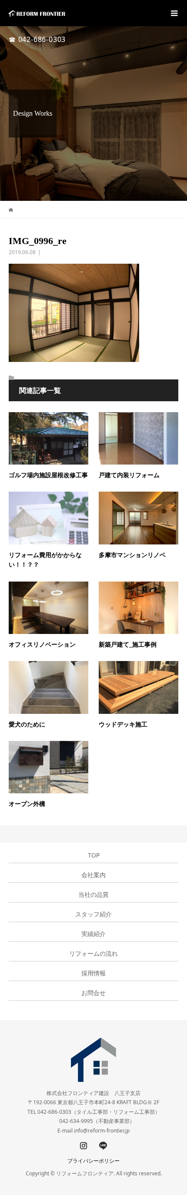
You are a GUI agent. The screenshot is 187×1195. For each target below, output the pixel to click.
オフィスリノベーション (42, 644)
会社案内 (93, 875)
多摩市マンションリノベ (132, 555)
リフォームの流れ (93, 953)
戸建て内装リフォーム (129, 475)
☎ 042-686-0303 (37, 39)
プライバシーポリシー (93, 1160)
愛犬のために (27, 724)
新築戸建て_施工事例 (128, 644)
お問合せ (93, 993)
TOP (94, 855)
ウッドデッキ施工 (123, 724)
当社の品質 (93, 895)
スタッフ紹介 (93, 914)
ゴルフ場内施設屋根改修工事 (48, 475)
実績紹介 (93, 934)
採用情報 (93, 973)
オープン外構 (27, 804)
